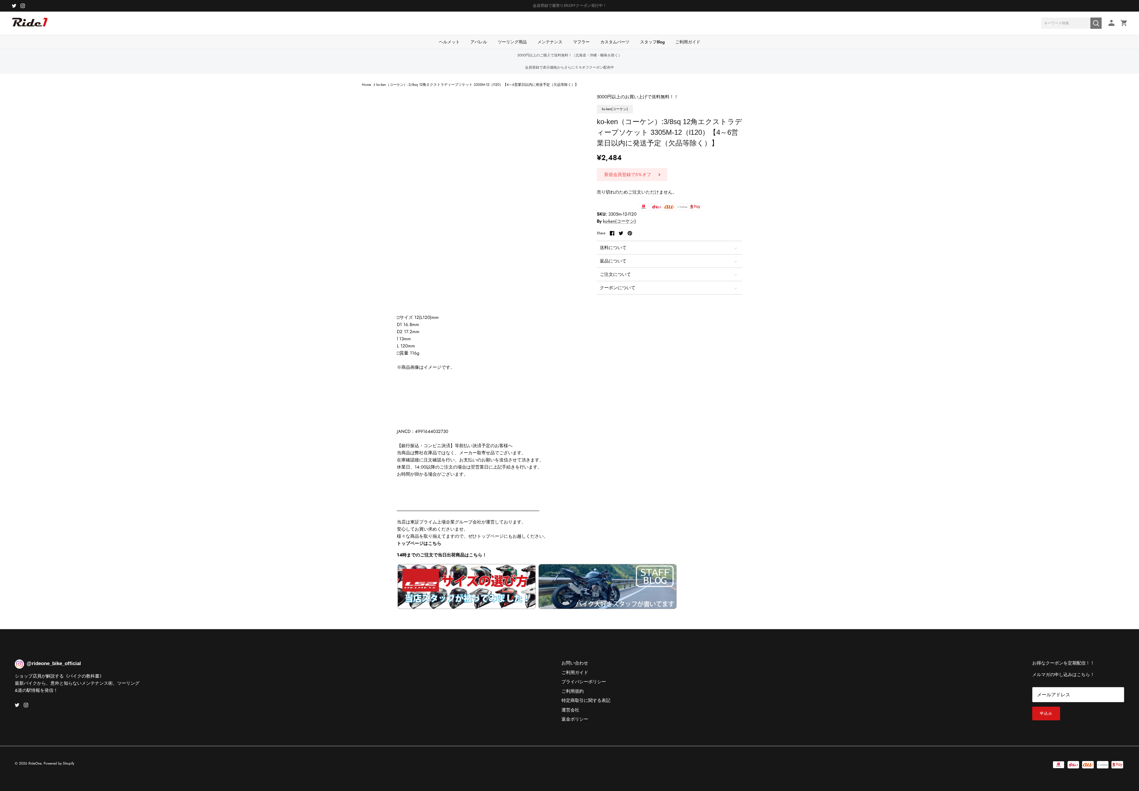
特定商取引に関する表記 (585, 700)
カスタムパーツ (614, 42)
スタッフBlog (652, 42)
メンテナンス (549, 42)
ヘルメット (449, 42)
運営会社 (570, 710)
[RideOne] (29, 25)
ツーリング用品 (512, 42)
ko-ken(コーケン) (619, 221)
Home (366, 84)
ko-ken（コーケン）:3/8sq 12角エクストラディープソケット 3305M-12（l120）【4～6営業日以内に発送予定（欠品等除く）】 (477, 84)
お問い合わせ (574, 663)
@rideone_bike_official (54, 663)
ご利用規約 (572, 691)
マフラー (581, 42)
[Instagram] (22, 6)
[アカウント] (1110, 23)
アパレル (478, 42)
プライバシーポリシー (583, 681)
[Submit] (1096, 23)
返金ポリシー (574, 719)
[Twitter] (14, 6)
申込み (1046, 713)
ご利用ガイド (687, 42)
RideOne (34, 763)
